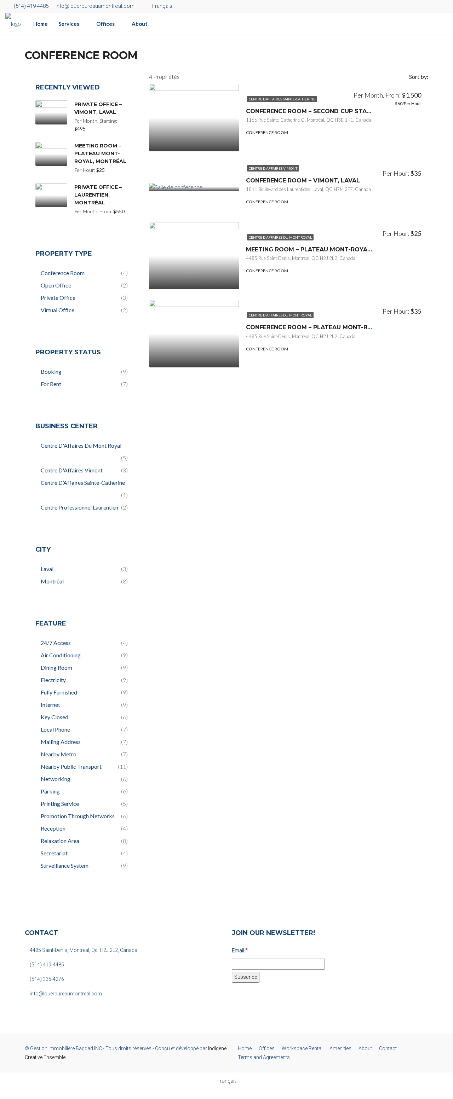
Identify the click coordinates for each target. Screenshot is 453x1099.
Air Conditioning (61, 655)
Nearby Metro (58, 754)
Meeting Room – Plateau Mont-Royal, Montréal (327, 249)
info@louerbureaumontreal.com (65, 993)
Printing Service (60, 803)
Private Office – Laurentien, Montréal (98, 195)
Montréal (52, 581)
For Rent (51, 383)
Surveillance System (64, 865)
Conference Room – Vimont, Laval (303, 180)
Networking (55, 778)
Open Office (56, 285)
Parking (50, 791)
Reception (53, 828)
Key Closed (54, 717)
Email (240, 950)
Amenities (340, 1048)
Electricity (53, 679)
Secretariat (54, 853)
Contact (388, 1048)
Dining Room (56, 667)
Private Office (58, 297)
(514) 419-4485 (30, 6)
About (140, 24)
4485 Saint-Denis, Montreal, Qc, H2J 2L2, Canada (83, 950)
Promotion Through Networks (78, 816)
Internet (50, 704)
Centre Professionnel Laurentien (79, 507)
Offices (105, 24)
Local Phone (55, 729)
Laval (47, 568)
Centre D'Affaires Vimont (273, 168)
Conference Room (63, 272)
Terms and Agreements (264, 1057)
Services (68, 24)
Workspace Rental (302, 1048)
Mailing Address (61, 741)
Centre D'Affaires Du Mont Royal (280, 237)
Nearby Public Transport (71, 766)
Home (40, 24)
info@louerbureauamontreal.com (94, 6)
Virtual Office (57, 310)
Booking (51, 371)
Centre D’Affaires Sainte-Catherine (282, 99)
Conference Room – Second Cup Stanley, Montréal (332, 111)
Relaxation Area (60, 840)
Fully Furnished (59, 692)
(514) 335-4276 (46, 979)
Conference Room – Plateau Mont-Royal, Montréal (333, 327)
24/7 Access (56, 642)
